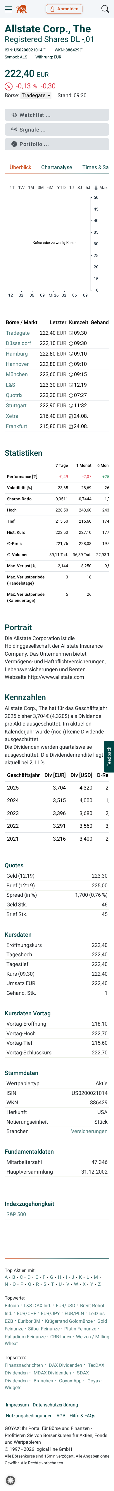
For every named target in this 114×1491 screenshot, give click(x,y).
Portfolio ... (34, 144)
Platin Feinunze (80, 1329)
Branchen (43, 1381)
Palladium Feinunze (25, 1336)
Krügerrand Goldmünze (69, 1321)
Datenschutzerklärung (55, 1405)
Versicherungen (89, 1131)
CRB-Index (60, 1336)
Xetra (12, 416)
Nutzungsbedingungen (29, 1415)
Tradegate (18, 333)
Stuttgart (16, 405)
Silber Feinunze (44, 1329)
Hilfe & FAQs (82, 1415)
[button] (10, 1480)
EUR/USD (65, 1305)
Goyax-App (70, 1381)
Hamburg (17, 354)
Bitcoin (12, 1305)
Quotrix (14, 395)
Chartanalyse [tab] (56, 167)
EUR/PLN (74, 1313)
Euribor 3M (29, 1321)
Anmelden (68, 8)
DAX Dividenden (65, 1365)
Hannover (17, 364)
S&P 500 (16, 1214)
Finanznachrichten (24, 1365)
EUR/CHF (26, 1313)
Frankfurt (16, 426)
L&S (10, 385)
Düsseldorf (18, 343)
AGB (60, 1415)
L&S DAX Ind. (37, 1305)
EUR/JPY (50, 1313)
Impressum (17, 1405)
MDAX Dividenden (52, 1373)
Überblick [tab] (20, 167)
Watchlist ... (35, 115)
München (17, 374)
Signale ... (33, 130)
